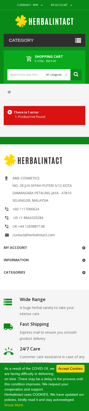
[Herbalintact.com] (44, 21)
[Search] (76, 74)
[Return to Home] (9, 92)
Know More (13, 405)
